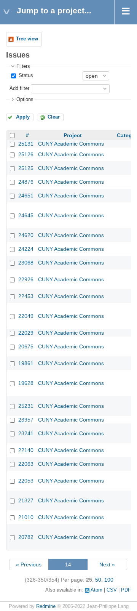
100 (108, 580)
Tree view (27, 39)
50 (98, 580)
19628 (25, 383)
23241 (25, 433)
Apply (23, 117)
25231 (25, 406)
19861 (25, 363)
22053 (25, 481)
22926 (25, 279)
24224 (25, 249)
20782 (25, 537)
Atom (96, 590)
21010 (25, 517)
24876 (25, 182)
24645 (25, 215)
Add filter (19, 88)
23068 (25, 263)
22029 (25, 333)
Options (24, 99)
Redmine (46, 606)
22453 (25, 296)
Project (73, 135)
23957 (25, 420)
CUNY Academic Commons (71, 144)
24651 (25, 195)
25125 (25, 168)
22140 (25, 450)
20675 (25, 346)
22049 (25, 316)
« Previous (28, 564)
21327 (25, 500)
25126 (25, 154)
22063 (25, 464)
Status (25, 75)
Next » (107, 564)
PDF (126, 590)
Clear (54, 117)
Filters (23, 66)
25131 (25, 144)
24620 (25, 235)
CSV (112, 590)
